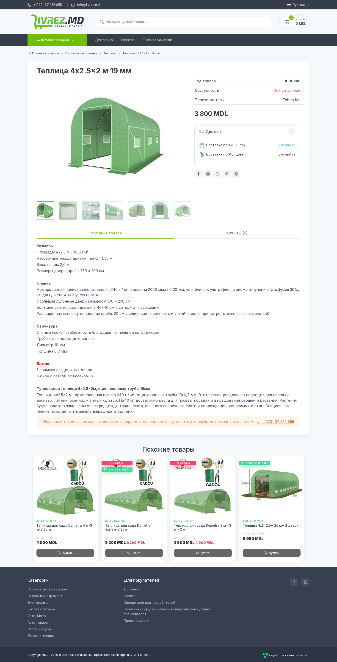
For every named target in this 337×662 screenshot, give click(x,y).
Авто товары (38, 622)
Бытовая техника (41, 609)
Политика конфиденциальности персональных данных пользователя (167, 611)
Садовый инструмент (45, 596)
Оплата (127, 40)
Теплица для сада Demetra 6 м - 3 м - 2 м (202, 527)
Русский (300, 5)
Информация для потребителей (149, 602)
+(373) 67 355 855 (47, 5)
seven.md (302, 655)
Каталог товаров (55, 40)
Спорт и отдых (40, 629)
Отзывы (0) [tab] (237, 233)
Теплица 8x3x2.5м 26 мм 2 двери (270, 525)
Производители (157, 40)
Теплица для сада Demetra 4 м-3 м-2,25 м (64, 527)
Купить (67, 553)
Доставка (104, 40)
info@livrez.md (88, 5)
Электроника (38, 602)
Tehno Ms (291, 99)
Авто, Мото (37, 616)
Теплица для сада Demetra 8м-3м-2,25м (128, 527)
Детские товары (41, 636)
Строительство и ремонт (48, 589)
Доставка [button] (215, 131)
